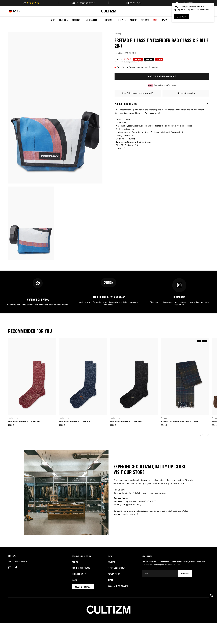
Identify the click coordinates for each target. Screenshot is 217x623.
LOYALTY (164, 20)
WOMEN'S (133, 20)
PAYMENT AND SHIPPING (81, 556)
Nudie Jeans (13, 418)
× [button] (212, 5)
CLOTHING (76, 20)
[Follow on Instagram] (9, 567)
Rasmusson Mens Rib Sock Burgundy (24, 421)
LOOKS (74, 579)
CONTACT (111, 562)
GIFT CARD (145, 20)
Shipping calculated (130, 62)
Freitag (118, 33)
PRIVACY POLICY (114, 574)
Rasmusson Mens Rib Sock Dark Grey (126, 421)
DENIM (120, 20)
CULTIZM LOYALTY (79, 574)
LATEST (52, 20)
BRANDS (62, 20)
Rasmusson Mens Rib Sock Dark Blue (74, 421)
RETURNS (75, 562)
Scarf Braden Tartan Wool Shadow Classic (179, 421)
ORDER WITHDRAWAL (83, 586)
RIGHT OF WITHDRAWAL (81, 568)
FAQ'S (110, 556)
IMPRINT (111, 579)
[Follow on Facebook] (16, 567)
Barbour (164, 418)
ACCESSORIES (91, 20)
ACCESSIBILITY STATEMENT (118, 585)
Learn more (181, 16)
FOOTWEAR (108, 20)
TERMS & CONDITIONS (116, 568)
